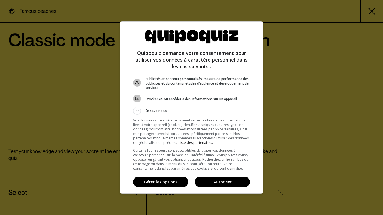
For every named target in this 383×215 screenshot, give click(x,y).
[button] (191, 111)
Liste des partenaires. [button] (196, 142)
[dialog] (191, 107)
